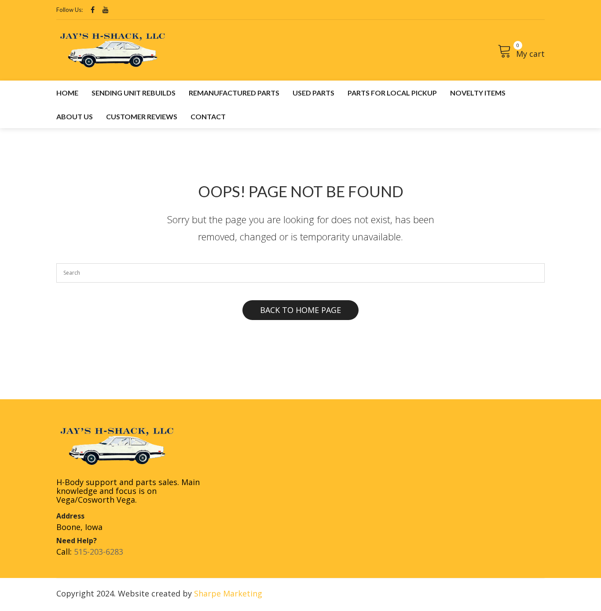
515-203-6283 (98, 551)
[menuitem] (67, 92)
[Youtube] (105, 10)
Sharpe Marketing (228, 593)
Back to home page (300, 310)
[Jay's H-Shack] (112, 49)
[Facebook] (92, 10)
